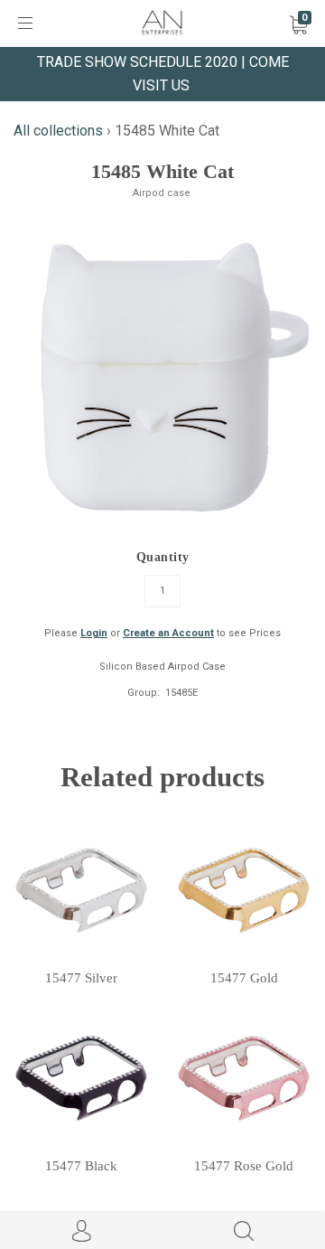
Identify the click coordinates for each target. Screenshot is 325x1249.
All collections (58, 130)
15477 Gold (244, 978)
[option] (162, 382)
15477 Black (81, 1166)
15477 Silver (81, 978)
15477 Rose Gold (243, 1166)
